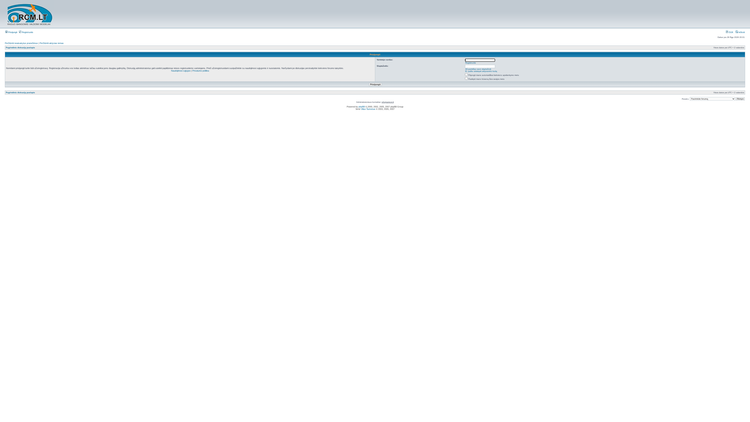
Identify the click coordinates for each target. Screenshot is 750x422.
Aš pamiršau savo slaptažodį (478, 69)
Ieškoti (741, 32)
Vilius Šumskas (368, 109)
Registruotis (27, 32)
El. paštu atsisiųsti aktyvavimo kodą (481, 71)
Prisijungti (12, 32)
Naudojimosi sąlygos (181, 71)
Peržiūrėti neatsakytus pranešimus (21, 43)
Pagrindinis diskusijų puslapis (20, 47)
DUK (730, 32)
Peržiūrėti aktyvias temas (52, 43)
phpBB (362, 107)
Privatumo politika (200, 71)
